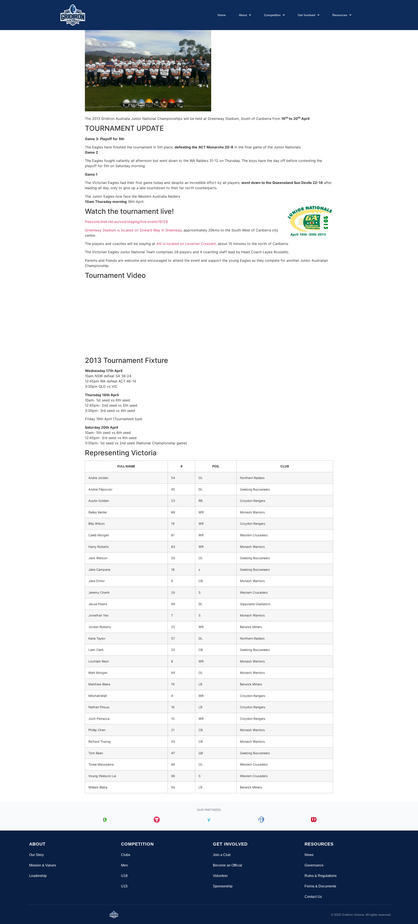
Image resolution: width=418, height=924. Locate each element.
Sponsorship (223, 886)
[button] (245, 15)
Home (221, 15)
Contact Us (313, 897)
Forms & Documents (320, 886)
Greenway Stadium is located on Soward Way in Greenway (133, 230)
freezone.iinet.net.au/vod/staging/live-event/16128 (126, 221)
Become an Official (227, 865)
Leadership (38, 876)
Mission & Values (42, 865)
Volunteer (220, 876)
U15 (124, 886)
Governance (314, 865)
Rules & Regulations (321, 876)
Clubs (125, 855)
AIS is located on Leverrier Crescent (186, 243)
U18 (124, 876)
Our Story (36, 855)
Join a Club (222, 855)
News (309, 855)
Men (124, 865)
